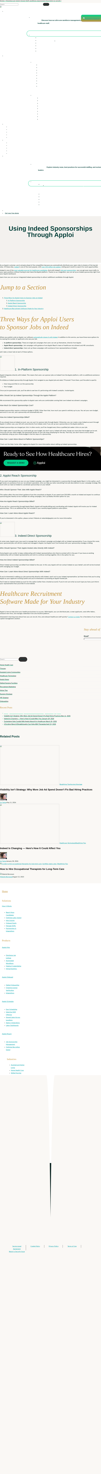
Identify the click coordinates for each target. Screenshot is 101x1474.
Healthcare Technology (8, 676)
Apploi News (4, 679)
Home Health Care (6, 665)
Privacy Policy (53, 1246)
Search (46, 4)
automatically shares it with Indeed (45, 337)
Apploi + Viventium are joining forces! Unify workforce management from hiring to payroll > (30, 1)
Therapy (3, 668)
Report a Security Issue (17, 1251)
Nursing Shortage (6, 694)
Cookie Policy (35, 1246)
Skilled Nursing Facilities (8, 683)
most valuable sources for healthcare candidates (30, 270)
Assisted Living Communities (10, 672)
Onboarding (4, 701)
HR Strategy (4, 698)
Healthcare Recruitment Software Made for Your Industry (23, 308)
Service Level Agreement (16, 1248)
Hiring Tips (4, 690)
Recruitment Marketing (8, 687)
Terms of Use (72, 1246)
